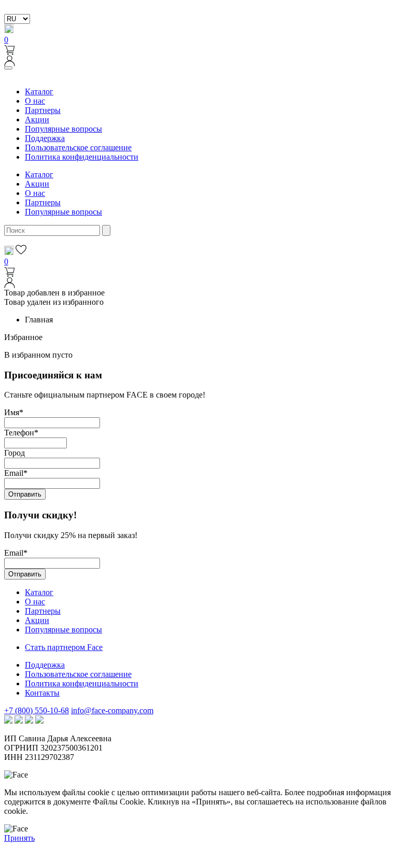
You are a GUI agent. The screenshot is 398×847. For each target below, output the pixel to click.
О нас (35, 100)
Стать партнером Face (64, 647)
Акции (37, 119)
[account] (9, 63)
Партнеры (43, 110)
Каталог (39, 91)
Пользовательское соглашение (78, 147)
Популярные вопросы (63, 128)
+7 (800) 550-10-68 (36, 710)
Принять (19, 838)
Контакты (42, 692)
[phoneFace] (8, 30)
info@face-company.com (112, 710)
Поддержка (45, 138)
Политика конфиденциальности (81, 156)
